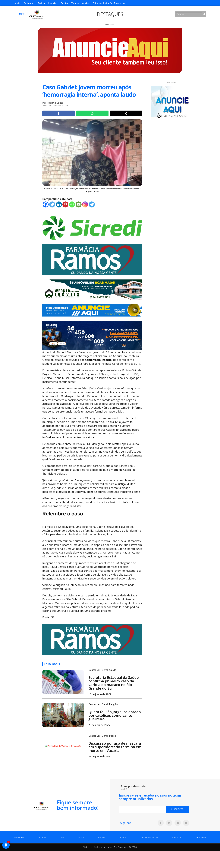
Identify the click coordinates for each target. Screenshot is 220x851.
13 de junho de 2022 (99, 694)
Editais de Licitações (149, 837)
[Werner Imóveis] (92, 289)
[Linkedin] (59, 204)
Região (64, 3)
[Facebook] (46, 204)
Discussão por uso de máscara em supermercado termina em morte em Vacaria (114, 747)
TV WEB (122, 837)
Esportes (52, 3)
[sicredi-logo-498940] (92, 227)
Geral (62, 837)
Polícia (41, 3)
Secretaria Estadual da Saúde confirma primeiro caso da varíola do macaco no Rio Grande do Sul (113, 683)
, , (102, 670)
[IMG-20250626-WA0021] (92, 335)
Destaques (29, 3)
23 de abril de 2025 (99, 725)
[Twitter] (52, 204)
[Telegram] (92, 204)
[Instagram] (85, 204)
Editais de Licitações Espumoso (109, 3)
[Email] (79, 204)
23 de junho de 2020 (99, 756)
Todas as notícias (80, 3)
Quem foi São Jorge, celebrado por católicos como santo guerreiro (114, 715)
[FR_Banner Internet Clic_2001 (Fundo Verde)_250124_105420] (92, 259)
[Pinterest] (65, 204)
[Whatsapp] (72, 204)
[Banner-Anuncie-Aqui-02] (92, 310)
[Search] (204, 14)
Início (17, 3)
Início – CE (176, 837)
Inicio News (200, 837)
